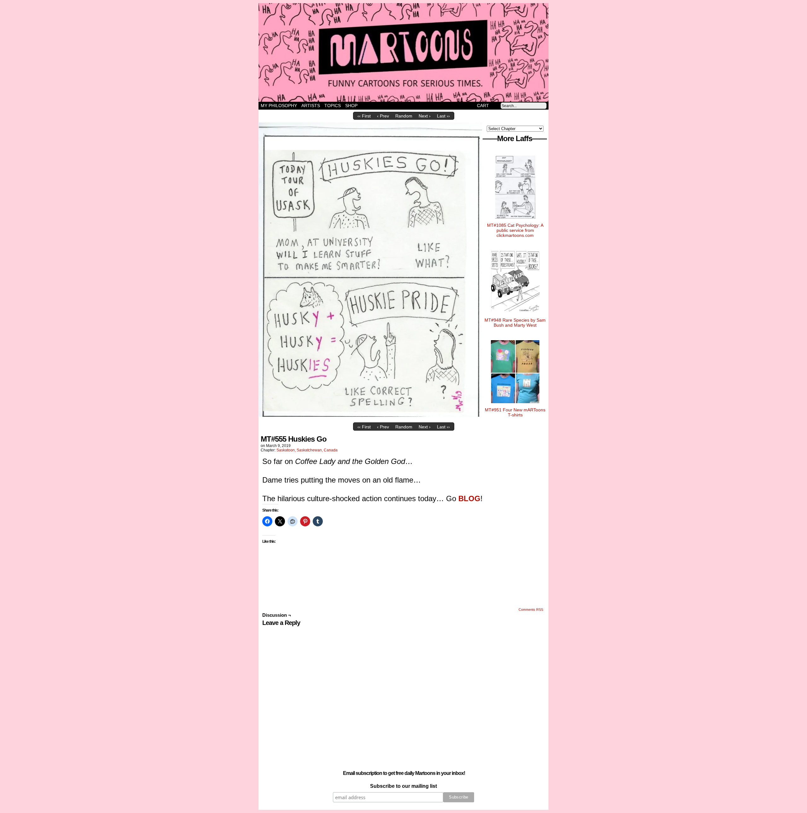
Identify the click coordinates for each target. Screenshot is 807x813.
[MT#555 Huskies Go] (370, 415)
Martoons (415, 52)
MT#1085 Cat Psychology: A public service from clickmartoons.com (515, 230)
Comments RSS (531, 609)
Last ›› (443, 115)
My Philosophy (279, 105)
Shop (351, 105)
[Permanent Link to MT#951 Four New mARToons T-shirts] (515, 404)
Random (403, 115)
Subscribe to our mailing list (403, 786)
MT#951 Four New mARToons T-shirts (515, 412)
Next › (425, 115)
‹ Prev (383, 115)
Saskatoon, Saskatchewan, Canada (307, 450)
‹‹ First (364, 115)
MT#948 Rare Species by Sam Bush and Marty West (515, 323)
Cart (483, 105)
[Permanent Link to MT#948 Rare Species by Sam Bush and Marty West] (515, 315)
